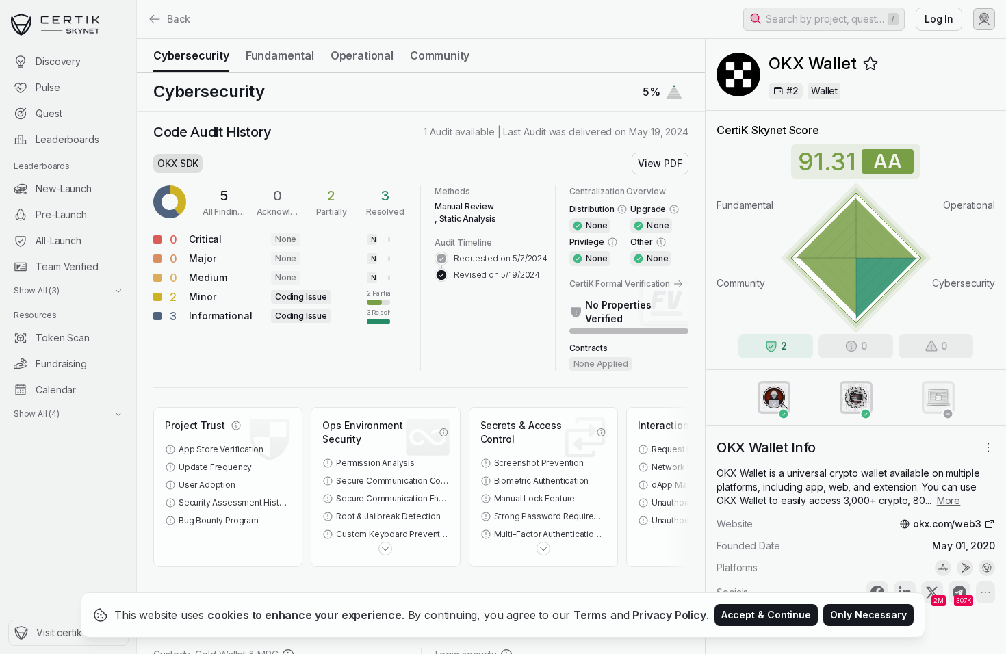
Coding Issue (301, 296)
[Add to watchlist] (870, 63)
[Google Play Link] (965, 568)
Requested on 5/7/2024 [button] (500, 258)
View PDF (660, 163)
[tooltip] (378, 297)
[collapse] (136, 39)
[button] (824, 19)
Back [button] (178, 19)
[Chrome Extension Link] (987, 568)
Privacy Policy (669, 615)
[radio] (191, 55)
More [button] (949, 500)
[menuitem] (68, 61)
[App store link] (943, 568)
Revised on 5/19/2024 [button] (497, 275)
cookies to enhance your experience (304, 615)
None (285, 239)
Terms (590, 615)
